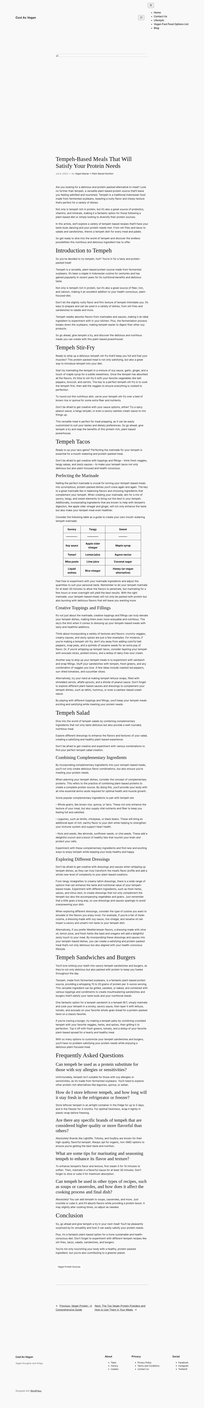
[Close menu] (151, 5)
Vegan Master (82, 173)
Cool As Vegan (26, 17)
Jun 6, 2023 (62, 173)
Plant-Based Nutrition (102, 173)
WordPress (36, 1391)
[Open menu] (141, 17)
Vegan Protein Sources (69, 1266)
